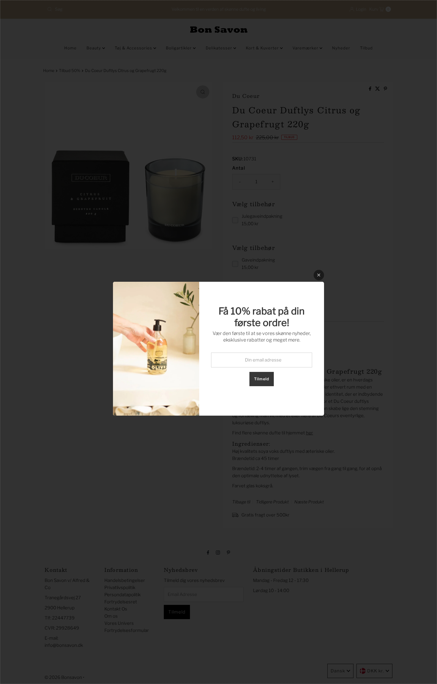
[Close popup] (319, 275)
